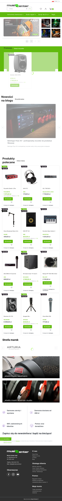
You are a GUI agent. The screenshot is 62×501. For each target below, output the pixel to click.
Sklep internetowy (30, 499)
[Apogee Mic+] (31, 305)
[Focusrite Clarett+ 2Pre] (11, 177)
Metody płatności (36, 466)
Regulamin (18, 440)
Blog (33, 459)
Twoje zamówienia (37, 489)
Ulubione (34, 492)
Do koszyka (15, 85)
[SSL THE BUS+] (50, 177)
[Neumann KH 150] (11, 305)
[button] (29, 8)
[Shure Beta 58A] (50, 305)
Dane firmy (35, 454)
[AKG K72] (31, 177)
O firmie (34, 457)
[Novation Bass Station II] (50, 220)
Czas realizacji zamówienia (39, 470)
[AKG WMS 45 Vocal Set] (11, 262)
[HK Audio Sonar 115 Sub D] (31, 262)
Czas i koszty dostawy (38, 468)
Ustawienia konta (36, 491)
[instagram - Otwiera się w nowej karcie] (13, 474)
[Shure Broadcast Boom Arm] (11, 220)
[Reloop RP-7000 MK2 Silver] (50, 262)
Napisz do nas (36, 456)
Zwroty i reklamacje (37, 471)
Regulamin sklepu (37, 478)
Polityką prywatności (8, 442)
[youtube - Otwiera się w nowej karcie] (18, 474)
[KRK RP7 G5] (31, 220)
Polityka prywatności (37, 480)
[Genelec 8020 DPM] (20, 63)
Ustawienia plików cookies (39, 482)
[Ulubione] (41, 8)
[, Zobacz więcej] (13, 348)
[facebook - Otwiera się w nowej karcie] (8, 474)
